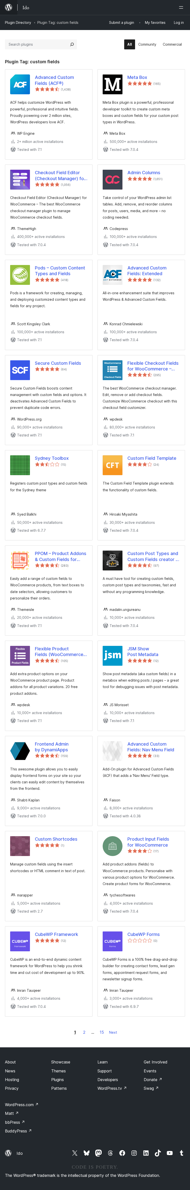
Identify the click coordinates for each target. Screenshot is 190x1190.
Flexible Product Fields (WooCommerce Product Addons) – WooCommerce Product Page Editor (60, 652)
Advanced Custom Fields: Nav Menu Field (150, 746)
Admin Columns (143, 172)
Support (104, 1070)
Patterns (59, 1088)
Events (150, 1070)
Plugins (57, 1079)
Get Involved (155, 1061)
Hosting (12, 1079)
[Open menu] (182, 7)
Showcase (60, 1061)
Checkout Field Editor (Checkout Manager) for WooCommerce (60, 175)
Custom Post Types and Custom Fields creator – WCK (152, 556)
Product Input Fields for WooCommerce (148, 841)
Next (113, 1032)
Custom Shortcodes (56, 839)
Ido (20, 1153)
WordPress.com (22, 1104)
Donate (153, 1079)
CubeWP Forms (143, 934)
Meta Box (137, 77)
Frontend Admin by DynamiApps (52, 746)
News (10, 1070)
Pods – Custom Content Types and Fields (60, 270)
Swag (151, 1088)
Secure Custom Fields (58, 363)
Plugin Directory (18, 22)
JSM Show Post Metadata (142, 651)
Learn (102, 1061)
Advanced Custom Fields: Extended (146, 270)
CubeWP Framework (56, 934)
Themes (58, 1070)
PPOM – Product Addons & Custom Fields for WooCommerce (60, 556)
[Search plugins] (72, 44)
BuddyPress (18, 1130)
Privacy (12, 1088)
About (10, 1061)
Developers (107, 1079)
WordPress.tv (112, 1088)
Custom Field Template (151, 458)
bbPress (15, 1122)
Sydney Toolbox (52, 458)
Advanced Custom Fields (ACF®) (54, 80)
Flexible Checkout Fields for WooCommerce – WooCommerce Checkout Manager (153, 366)
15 (102, 1032)
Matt (12, 1113)
